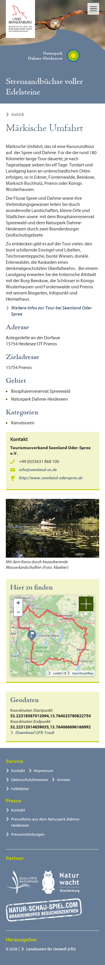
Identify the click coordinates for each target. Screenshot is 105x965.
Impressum (43, 770)
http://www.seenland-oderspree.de (51, 477)
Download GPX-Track (34, 732)
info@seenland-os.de (38, 469)
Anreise (63, 779)
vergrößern (86, 604)
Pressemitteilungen (28, 834)
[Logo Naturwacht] (61, 882)
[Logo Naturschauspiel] (44, 910)
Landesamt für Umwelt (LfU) (51, 949)
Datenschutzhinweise (29, 779)
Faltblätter (20, 788)
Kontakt (18, 770)
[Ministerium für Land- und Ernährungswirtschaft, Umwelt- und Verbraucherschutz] (20, 19)
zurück (17, 114)
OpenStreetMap (82, 673)
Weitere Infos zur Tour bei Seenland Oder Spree (51, 311)
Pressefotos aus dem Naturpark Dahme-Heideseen (45, 822)
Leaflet (57, 673)
